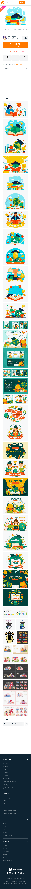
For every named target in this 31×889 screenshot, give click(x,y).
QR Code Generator (8, 853)
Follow (25, 38)
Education (6, 841)
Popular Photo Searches (9, 875)
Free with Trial (15, 45)
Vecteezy (5, 832)
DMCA (4, 866)
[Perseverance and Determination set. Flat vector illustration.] (15, 736)
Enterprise (6, 838)
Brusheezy (6, 828)
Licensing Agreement (9, 863)
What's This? (19, 64)
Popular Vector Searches (10, 872)
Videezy (5, 835)
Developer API (7, 844)
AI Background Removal (10, 850)
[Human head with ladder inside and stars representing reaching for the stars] (9, 688)
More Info (6, 67)
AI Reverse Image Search (10, 847)
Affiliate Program (7, 869)
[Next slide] (24, 789)
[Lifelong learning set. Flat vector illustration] (15, 724)
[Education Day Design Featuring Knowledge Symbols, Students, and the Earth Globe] (15, 127)
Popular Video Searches (9, 878)
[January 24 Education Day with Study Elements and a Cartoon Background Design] (15, 292)
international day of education (13, 789)
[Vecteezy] (2, 2)
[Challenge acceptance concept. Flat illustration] (19, 700)
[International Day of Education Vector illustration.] (9, 640)
